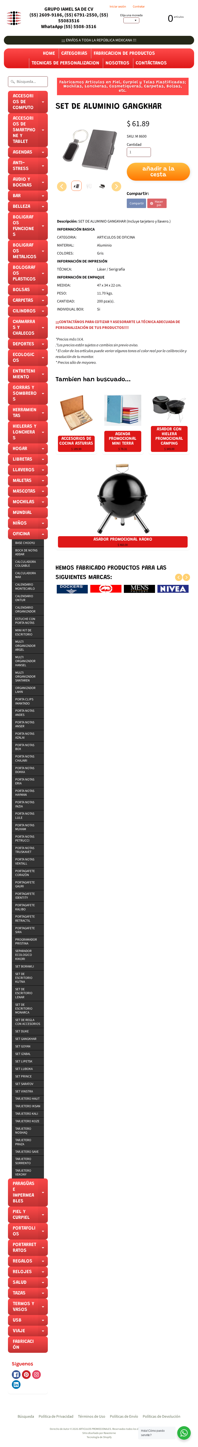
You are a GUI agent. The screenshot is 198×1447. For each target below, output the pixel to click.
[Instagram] (36, 1374)
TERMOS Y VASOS (30, 1308)
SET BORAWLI (24, 966)
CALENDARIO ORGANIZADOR (25, 609)
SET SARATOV (24, 1084)
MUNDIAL (22, 512)
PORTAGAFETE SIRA (25, 930)
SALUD (30, 1284)
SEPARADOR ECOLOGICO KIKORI (23, 955)
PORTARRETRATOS (30, 1249)
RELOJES (30, 1273)
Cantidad (134, 144)
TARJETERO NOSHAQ (23, 1130)
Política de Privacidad (56, 1416)
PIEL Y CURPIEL (30, 1216)
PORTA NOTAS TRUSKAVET (24, 850)
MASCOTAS (30, 493)
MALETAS (30, 482)
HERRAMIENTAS (30, 414)
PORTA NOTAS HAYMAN (24, 793)
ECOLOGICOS (30, 359)
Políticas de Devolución (161, 1416)
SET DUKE (22, 1031)
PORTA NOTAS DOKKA (24, 770)
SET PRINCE (23, 1076)
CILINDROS (30, 313)
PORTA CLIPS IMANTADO (24, 701)
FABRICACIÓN (23, 1344)
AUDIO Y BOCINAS (30, 184)
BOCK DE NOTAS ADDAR (26, 552)
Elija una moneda (131, 15)
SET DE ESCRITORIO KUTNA (23, 978)
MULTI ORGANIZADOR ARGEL (25, 645)
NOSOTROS (117, 63)
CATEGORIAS (74, 53)
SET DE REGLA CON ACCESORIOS (27, 1022)
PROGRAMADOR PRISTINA (26, 941)
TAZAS (30, 1295)
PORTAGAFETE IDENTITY (25, 895)
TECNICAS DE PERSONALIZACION (65, 63)
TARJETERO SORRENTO (23, 1161)
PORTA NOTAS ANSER (24, 724)
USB (30, 1322)
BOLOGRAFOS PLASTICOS (30, 275)
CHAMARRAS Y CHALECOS (30, 329)
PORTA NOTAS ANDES (24, 712)
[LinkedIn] (16, 1384)
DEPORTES (30, 345)
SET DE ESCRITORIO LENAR (23, 993)
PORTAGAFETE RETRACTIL (25, 918)
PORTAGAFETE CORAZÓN (25, 873)
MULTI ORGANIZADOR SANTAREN (25, 676)
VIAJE (30, 1332)
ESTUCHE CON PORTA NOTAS (25, 621)
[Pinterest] (26, 1374)
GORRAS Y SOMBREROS (30, 395)
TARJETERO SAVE (27, 1151)
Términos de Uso (91, 1416)
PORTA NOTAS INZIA (24, 804)
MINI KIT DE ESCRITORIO (23, 632)
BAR (30, 197)
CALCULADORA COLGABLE (25, 563)
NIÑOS (30, 525)
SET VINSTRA (24, 1091)
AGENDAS (30, 154)
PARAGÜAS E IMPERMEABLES (30, 1194)
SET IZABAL (23, 1054)
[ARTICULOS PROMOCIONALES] (13, 18)
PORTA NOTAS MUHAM (24, 827)
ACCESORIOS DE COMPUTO (30, 103)
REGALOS (30, 1263)
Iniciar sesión (118, 6)
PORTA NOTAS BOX (24, 747)
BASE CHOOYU (25, 543)
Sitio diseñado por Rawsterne (99, 1433)
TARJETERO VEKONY (23, 1172)
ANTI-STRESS (30, 167)
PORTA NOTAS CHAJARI (24, 758)
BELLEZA (30, 208)
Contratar (139, 6)
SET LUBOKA (24, 1069)
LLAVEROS (30, 471)
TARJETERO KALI (26, 1113)
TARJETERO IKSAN (27, 1106)
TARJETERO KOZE (27, 1121)
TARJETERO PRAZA (23, 1142)
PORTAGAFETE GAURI (25, 884)
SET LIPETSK (23, 1061)
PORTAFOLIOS (30, 1232)
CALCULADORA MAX (25, 575)
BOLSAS (30, 291)
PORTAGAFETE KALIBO (25, 907)
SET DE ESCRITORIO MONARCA (23, 1008)
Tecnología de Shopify (99, 1437)
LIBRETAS (30, 461)
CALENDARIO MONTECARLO (25, 586)
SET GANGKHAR (25, 1039)
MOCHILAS (30, 503)
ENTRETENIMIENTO (30, 375)
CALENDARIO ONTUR (24, 598)
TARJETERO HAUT (27, 1098)
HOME (49, 53)
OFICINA (30, 535)
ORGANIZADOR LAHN (25, 690)
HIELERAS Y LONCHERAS (30, 433)
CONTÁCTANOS (151, 63)
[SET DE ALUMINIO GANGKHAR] (76, 186)
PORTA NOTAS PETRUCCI (24, 838)
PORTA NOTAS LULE (24, 815)
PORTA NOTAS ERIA (24, 781)
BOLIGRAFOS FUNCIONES (30, 227)
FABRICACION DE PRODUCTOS (124, 53)
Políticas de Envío (124, 1416)
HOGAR (30, 450)
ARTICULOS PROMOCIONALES (95, 1429)
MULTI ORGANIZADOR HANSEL (25, 661)
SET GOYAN (22, 1046)
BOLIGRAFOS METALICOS (30, 252)
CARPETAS (30, 302)
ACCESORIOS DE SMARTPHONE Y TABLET (30, 131)
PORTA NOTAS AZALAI (24, 735)
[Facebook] (16, 1374)
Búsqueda (26, 1416)
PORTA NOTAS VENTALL (24, 861)
